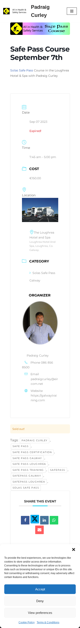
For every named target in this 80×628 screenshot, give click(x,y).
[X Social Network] (35, 519)
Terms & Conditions (48, 622)
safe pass (21, 446)
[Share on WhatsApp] (54, 520)
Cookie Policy (27, 622)
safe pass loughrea (29, 463)
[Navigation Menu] (72, 11)
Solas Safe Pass (21, 70)
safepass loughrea (29, 481)
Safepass (57, 469)
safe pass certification (32, 452)
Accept (40, 589)
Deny (40, 601)
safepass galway (27, 475)
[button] (73, 549)
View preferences (40, 613)
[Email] (39, 530)
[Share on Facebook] (25, 520)
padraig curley (35, 440)
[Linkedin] (44, 520)
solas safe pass (26, 487)
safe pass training (28, 469)
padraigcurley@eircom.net (44, 381)
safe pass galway (27, 458)
